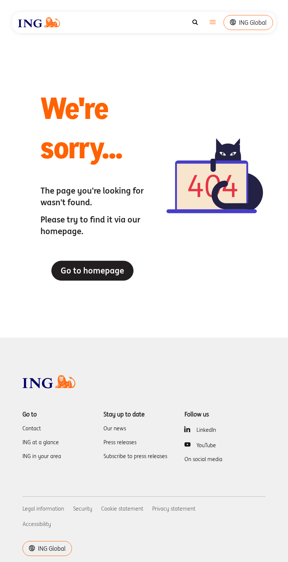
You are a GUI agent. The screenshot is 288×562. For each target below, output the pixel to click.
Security (82, 508)
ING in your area (41, 456)
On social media (203, 459)
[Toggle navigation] (212, 23)
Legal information (43, 508)
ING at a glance (40, 442)
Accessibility (36, 524)
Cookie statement (122, 508)
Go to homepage (92, 270)
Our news (115, 428)
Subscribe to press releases (135, 456)
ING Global (253, 22)
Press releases (120, 442)
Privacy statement (173, 508)
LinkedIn (206, 430)
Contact (31, 428)
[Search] (195, 22)
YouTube (206, 445)
